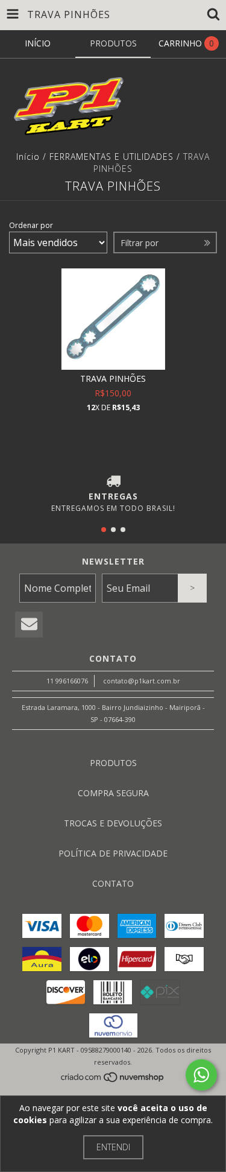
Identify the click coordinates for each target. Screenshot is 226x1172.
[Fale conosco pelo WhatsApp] (201, 1075)
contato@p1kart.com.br (141, 680)
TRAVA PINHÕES (113, 378)
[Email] (29, 625)
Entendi (113, 1147)
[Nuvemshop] (113, 1080)
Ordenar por (31, 225)
